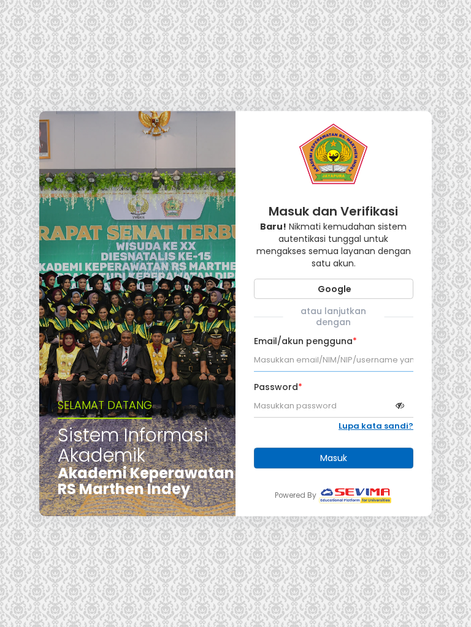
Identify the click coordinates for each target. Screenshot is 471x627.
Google (333, 289)
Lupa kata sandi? (376, 426)
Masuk (333, 458)
